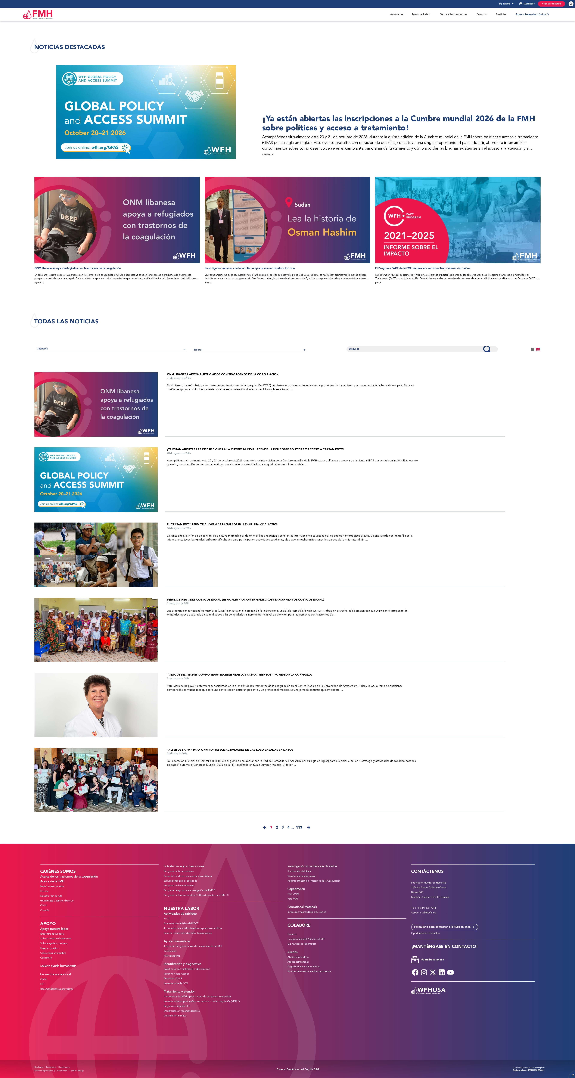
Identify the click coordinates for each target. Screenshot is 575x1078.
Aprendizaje (531, 14)
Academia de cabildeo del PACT (181, 923)
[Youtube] (451, 972)
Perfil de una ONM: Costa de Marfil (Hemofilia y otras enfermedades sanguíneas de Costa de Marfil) (245, 600)
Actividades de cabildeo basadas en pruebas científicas (193, 928)
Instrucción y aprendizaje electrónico (307, 912)
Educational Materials (302, 907)
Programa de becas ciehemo (179, 871)
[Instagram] (424, 972)
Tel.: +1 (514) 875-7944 (423, 908)
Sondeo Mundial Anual (299, 871)
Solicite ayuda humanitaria (54, 943)
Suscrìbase (529, 4)
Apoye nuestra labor (54, 929)
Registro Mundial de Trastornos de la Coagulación (314, 881)
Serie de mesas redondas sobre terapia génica (188, 933)
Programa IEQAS (173, 979)
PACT (167, 919)
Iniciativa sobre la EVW (176, 983)
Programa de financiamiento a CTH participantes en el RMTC (196, 895)
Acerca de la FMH (52, 881)
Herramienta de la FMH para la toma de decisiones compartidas (197, 997)
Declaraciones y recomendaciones (182, 1011)
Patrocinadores (172, 956)
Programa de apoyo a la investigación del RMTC (189, 890)
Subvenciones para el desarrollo (180, 881)
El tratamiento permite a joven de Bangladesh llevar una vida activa (222, 524)
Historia (44, 891)
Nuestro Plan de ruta (51, 896)
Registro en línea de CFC (177, 1006)
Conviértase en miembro (53, 953)
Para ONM (293, 894)
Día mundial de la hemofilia (302, 944)
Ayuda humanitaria (177, 941)
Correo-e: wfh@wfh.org (423, 913)
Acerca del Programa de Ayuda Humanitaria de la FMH (193, 946)
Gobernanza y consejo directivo (57, 901)
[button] (512, 4)
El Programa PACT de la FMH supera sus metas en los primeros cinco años (422, 268)
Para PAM (293, 899)
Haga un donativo (552, 4)
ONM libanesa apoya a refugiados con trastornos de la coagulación (77, 268)
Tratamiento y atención (180, 991)
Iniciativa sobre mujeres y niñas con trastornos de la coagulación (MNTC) (202, 1001)
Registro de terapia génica (302, 876)
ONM (43, 905)
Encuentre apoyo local (52, 934)
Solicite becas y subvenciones (55, 939)
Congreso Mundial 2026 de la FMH (306, 939)
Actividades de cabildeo (180, 913)
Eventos (292, 934)
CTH (42, 984)
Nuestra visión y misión (52, 886)
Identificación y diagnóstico (182, 964)
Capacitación (296, 889)
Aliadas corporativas (298, 957)
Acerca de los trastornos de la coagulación (69, 876)
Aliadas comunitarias (298, 962)
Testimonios (170, 951)
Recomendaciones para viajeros (56, 989)
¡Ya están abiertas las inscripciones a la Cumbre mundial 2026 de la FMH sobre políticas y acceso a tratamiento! (398, 123)
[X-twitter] (433, 972)
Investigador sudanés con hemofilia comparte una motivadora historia (250, 268)
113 (299, 827)
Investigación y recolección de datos (312, 866)
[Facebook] (415, 972)
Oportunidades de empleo (425, 933)
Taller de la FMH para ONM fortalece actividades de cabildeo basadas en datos (230, 750)
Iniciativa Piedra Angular (176, 974)
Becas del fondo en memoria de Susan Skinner (188, 876)
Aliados (293, 952)
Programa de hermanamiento (179, 886)
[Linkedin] (442, 972)
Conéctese (46, 958)
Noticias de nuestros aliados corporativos (309, 971)
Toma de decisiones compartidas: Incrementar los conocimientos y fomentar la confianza (239, 675)
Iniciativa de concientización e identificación (187, 969)
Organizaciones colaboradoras (304, 967)
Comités (44, 910)
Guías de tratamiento (175, 1016)
